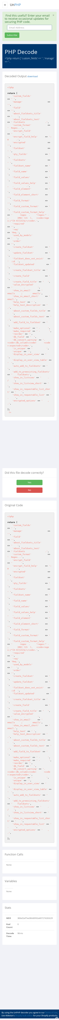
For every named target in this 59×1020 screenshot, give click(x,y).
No (29, 490)
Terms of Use (51, 1012)
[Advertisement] (28, 445)
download (32, 76)
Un (15, 5)
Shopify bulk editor (24, 1015)
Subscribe (12, 35)
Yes (29, 482)
